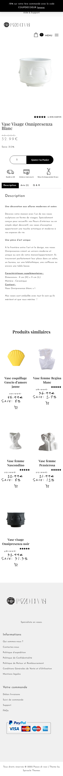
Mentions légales (12, 674)
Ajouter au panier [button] (16, 407)
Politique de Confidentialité (17, 658)
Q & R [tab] (36, 185)
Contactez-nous (11, 647)
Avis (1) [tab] (24, 185)
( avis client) (54, 117)
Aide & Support (31, 12)
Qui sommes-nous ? (13, 642)
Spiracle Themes (31, 771)
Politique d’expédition (14, 653)
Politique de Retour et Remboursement (23, 663)
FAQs (6, 711)
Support (7, 705)
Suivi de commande (13, 700)
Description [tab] (10, 185)
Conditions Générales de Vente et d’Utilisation (27, 669)
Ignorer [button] (41, 8)
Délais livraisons (11, 694)
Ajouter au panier (40, 159)
